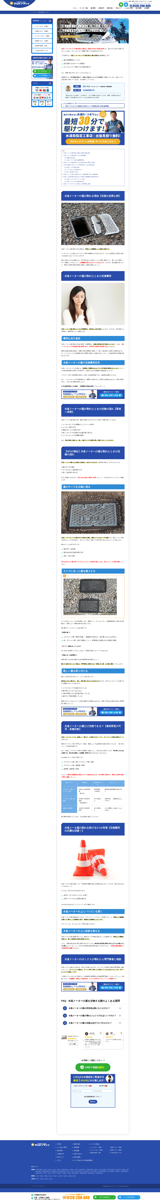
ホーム (75, 8)
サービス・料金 (84, 8)
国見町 (41, 1176)
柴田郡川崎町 (45, 1171)
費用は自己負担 (71, 157)
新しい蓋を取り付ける (72, 172)
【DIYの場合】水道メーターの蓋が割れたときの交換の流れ (79, 165)
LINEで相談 (94, 1067)
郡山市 (50, 1176)
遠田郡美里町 (124, 1171)
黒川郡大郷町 (102, 1169)
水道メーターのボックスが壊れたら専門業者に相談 (77, 183)
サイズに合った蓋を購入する (74, 169)
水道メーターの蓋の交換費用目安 (75, 160)
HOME (59, 1144)
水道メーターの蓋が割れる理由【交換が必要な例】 (77, 153)
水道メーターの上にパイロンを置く (76, 179)
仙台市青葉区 (110, 1171)
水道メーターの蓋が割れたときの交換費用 (75, 155)
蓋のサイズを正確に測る (73, 167)
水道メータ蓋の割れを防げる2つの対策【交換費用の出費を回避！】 (81, 176)
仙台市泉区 (86, 1171)
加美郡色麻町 (90, 1169)
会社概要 (146, 8)
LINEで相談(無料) (42, 71)
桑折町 (46, 1176)
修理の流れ (110, 8)
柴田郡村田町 (61, 1171)
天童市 (41, 1178)
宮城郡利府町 (83, 1173)
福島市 (65, 1176)
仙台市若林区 (93, 1171)
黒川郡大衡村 (110, 1169)
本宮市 (74, 1176)
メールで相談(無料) (42, 75)
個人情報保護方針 (89, 1096)
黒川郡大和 (118, 1169)
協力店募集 (139, 8)
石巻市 (45, 1169)
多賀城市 (117, 1171)
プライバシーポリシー (38, 1186)
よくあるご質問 (129, 8)
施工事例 (93, 8)
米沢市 (50, 1178)
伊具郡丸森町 (38, 1169)
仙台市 (72, 1171)
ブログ (59, 1160)
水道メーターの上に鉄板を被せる (75, 181)
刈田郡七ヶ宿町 (73, 1169)
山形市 (46, 1178)
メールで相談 (129, 1197)
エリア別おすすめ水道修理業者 (83, 1160)
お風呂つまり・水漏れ (41, 31)
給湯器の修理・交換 (41, 45)
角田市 (58, 1169)
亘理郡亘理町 (99, 1173)
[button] (123, 1040)
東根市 (37, 1178)
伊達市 (55, 1176)
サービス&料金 (94, 1144)
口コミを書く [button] (73, 1044)
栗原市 (96, 1169)
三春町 (70, 1176)
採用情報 (76, 1147)
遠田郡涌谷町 (38, 1173)
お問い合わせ (78, 1154)
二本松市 (60, 1176)
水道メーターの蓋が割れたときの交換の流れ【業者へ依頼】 (79, 162)
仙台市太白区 (78, 1171)
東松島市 (59, 1173)
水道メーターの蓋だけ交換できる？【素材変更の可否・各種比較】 (81, 174)
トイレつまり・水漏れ (41, 26)
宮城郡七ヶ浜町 (67, 1173)
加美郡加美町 (82, 1169)
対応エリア (119, 8)
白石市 (68, 1171)
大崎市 (54, 1169)
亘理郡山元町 (91, 1173)
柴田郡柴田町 (53, 1171)
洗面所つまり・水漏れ (41, 41)
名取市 (54, 1173)
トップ (33, 12)
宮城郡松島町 (75, 1173)
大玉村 (37, 1176)
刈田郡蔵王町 (64, 1169)
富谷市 (45, 1173)
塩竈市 (123, 1169)
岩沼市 (49, 1169)
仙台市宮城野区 (102, 1171)
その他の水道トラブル (43, 12)
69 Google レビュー (73, 1040)
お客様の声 (101, 8)
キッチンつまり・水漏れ (42, 36)
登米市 (49, 1173)
